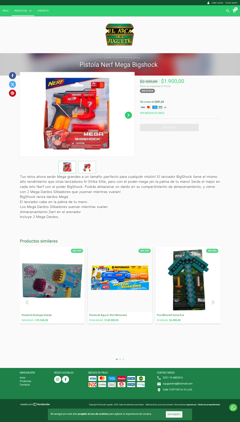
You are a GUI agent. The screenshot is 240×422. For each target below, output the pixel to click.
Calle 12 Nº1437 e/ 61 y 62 (177, 389)
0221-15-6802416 (173, 377)
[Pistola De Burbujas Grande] (52, 279)
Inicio (6, 11)
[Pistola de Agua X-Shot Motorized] (120, 279)
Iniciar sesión (231, 3)
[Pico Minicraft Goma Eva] (187, 279)
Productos (20, 11)
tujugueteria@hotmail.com (178, 383)
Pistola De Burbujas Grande (37, 315)
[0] (234, 12)
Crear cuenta (217, 3)
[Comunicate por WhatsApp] (233, 407)
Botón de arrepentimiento (209, 405)
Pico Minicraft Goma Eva (170, 315)
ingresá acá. (191, 405)
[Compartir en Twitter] (12, 84)
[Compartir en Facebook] (12, 75)
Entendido (174, 414)
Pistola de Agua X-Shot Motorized (108, 315)
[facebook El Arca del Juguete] (65, 379)
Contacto (43, 11)
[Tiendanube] (35, 406)
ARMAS (108, 58)
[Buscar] (228, 11)
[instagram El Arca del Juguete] (57, 379)
